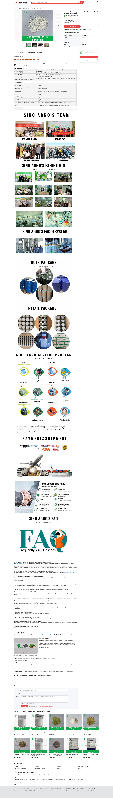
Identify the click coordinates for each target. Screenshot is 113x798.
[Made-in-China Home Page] (20, 2)
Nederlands (74, 790)
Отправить (24, 706)
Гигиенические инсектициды (83, 766)
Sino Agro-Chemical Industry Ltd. (72, 15)
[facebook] (92, 788)
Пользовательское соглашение (31, 788)
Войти (98, 3)
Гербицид (16, 766)
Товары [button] (33, 2)
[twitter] (94, 788)
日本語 (34, 790)
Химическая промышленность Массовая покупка (24, 782)
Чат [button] (91, 26)
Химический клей (72, 779)
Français (38, 790)
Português (51, 790)
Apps (89, 6)
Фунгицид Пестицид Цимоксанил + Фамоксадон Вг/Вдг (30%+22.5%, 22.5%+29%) (55, 755)
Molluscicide (80, 768)
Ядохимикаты (34, 8)
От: (20, 690)
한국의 (66, 790)
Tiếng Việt (90, 790)
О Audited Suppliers (76, 788)
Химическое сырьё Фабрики (61, 779)
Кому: (19, 693)
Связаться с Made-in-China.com (56, 788)
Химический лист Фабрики (34, 779)
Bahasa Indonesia (96, 790)
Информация (82, 788)
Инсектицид (58, 766)
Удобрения (58, 768)
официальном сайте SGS (47, 634)
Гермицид (40, 8)
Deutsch (47, 790)
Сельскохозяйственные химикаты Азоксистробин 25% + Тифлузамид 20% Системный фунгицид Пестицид (38, 732)
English (22, 790)
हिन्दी (78, 790)
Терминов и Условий (98, 793)
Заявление (23, 788)
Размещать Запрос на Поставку (46, 706)
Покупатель (76, 6)
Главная (15, 8)
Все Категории (18, 6)
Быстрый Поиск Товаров (67, 788)
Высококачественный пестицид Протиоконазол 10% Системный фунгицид (20, 732)
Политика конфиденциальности (44, 788)
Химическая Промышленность (24, 8)
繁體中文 (30, 790)
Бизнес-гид (88, 788)
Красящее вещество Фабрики (47, 779)
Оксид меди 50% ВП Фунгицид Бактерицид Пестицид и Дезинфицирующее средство (54, 732)
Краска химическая (81, 779)
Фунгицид (37, 766)
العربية (69, 790)
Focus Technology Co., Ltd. (55, 792)
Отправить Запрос (72, 26)
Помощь (83, 6)
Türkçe (86, 790)
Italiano (56, 790)
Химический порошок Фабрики (21, 779)
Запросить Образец (87, 29)
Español (42, 790)
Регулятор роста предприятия (20, 768)
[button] (78, 2)
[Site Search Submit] (82, 2)
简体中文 (26, 790)
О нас (19, 788)
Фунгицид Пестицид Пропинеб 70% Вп (90, 754)
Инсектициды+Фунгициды (40, 768)
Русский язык (61, 790)
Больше (15, 784)
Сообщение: (18, 696)
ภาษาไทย (81, 790)
